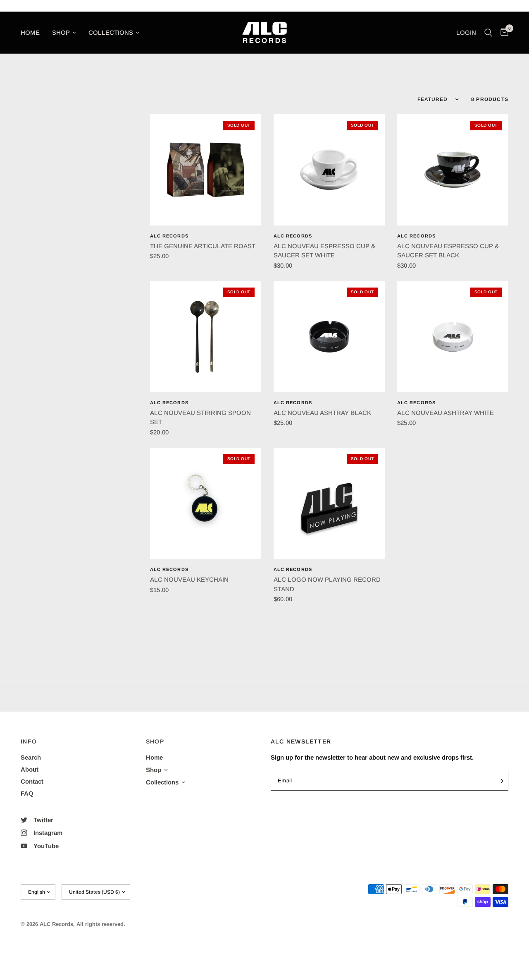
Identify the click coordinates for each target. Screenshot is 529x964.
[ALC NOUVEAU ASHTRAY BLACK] (329, 336)
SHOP (155, 741)
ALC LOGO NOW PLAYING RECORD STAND (327, 584)
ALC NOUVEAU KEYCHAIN (189, 579)
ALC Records (169, 235)
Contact (32, 781)
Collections (110, 32)
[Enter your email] (500, 781)
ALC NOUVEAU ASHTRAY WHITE (445, 412)
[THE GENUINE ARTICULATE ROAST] (205, 169)
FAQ (27, 793)
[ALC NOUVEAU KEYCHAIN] (205, 503)
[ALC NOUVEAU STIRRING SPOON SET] (205, 336)
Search (31, 757)
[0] (502, 32)
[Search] (488, 32)
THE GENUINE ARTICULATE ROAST (202, 245)
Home (30, 32)
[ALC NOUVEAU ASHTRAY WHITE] (452, 336)
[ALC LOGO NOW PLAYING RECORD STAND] (329, 503)
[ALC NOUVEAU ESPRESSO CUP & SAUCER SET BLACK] (452, 169)
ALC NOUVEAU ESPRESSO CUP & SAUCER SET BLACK (448, 250)
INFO (29, 741)
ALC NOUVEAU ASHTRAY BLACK (322, 412)
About (29, 769)
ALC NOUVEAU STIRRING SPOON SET (200, 417)
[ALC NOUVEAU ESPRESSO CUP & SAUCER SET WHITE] (329, 169)
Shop (61, 32)
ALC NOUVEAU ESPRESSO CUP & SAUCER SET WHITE (324, 250)
